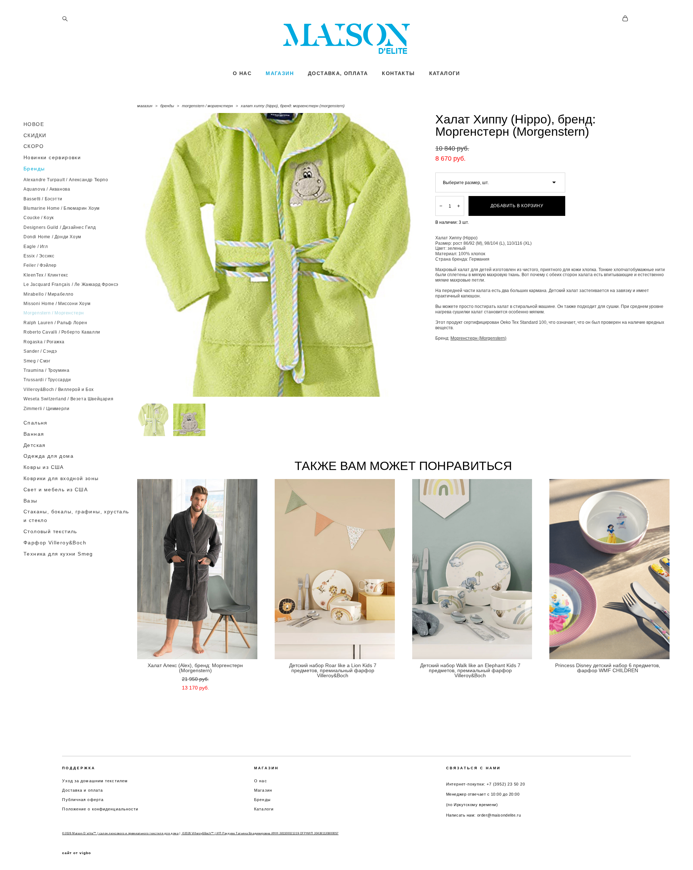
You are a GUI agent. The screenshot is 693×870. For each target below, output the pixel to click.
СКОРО (33, 146)
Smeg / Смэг (37, 361)
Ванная (33, 434)
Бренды (34, 168)
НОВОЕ (33, 124)
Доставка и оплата (82, 790)
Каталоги (264, 809)
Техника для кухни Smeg (58, 554)
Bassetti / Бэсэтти (42, 198)
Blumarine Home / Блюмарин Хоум (61, 208)
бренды (167, 106)
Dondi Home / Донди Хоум (52, 236)
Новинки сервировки (52, 157)
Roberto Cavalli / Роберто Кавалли (61, 332)
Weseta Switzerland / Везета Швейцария (68, 398)
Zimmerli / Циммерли (46, 408)
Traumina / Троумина (46, 370)
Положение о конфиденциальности (100, 809)
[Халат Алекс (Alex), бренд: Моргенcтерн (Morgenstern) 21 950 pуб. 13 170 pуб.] (197, 569)
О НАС (242, 73)
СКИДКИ (34, 135)
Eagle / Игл (35, 246)
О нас (260, 781)
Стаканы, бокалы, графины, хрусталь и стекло (76, 516)
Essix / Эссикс (38, 255)
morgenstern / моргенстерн (207, 106)
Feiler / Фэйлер (40, 265)
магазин (144, 106)
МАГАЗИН (280, 73)
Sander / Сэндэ (40, 351)
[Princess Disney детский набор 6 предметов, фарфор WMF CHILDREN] (609, 569)
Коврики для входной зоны (61, 478)
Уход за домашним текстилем (95, 781)
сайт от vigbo (76, 853)
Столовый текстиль (50, 531)
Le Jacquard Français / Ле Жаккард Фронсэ (70, 284)
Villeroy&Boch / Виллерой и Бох (58, 389)
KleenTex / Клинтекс (45, 275)
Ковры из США (43, 467)
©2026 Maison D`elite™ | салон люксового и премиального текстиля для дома (120, 833)
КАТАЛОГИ (444, 73)
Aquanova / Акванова (46, 189)
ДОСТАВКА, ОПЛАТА (338, 73)
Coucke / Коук (38, 217)
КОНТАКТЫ (398, 73)
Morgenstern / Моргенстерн (53, 313)
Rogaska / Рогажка (43, 341)
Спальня (35, 423)
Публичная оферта (83, 799)
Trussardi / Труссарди (47, 379)
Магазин (263, 790)
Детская (34, 445)
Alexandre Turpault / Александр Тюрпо (65, 179)
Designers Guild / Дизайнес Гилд (59, 227)
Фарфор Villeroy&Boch (54, 542)
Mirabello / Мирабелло (48, 294)
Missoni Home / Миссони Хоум (56, 303)
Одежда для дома (48, 456)
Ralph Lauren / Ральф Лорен (55, 322)
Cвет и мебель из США (55, 489)
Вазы (30, 501)
